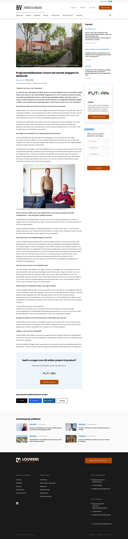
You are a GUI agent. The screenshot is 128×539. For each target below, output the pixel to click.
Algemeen (19, 15)
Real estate (20, 80)
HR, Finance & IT (68, 15)
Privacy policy (108, 534)
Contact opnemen (46, 496)
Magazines (73, 7)
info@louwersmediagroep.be (101, 515)
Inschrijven (98, 168)
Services (45, 15)
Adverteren (83, 7)
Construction (55, 15)
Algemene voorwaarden (96, 534)
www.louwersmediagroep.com (102, 524)
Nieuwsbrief (92, 7)
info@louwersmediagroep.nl (101, 489)
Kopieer (62, 401)
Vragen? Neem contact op (97, 460)
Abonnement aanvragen (48, 483)
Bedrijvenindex (105, 7)
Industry (28, 15)
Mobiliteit (37, 15)
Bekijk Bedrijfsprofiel (98, 117)
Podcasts (79, 15)
